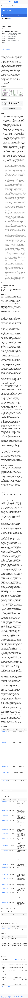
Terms (22, 996)
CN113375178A (5, 760)
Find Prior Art (14, 15)
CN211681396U (5, 815)
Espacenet (10, 50)
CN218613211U (5, 881)
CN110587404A (5, 801)
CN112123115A (5, 731)
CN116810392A (5, 780)
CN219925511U (5, 874)
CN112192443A (5, 737)
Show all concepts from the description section (11, 986)
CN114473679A (5, 772)
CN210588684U (5, 853)
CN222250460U (5, 897)
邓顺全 (7, 20)
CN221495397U (5, 842)
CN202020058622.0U (6, 917)
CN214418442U (5, 878)
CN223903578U (5, 884)
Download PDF (7, 15)
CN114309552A (5, 766)
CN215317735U (5, 888)
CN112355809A (5, 742)
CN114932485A (5, 810)
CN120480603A (5, 829)
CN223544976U (5, 870)
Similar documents (17, 47)
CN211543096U (5, 833)
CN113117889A (5, 752)
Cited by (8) (6, 47)
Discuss (19, 50)
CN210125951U (5, 838)
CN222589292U (5, 867)
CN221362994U (5, 864)
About (2, 996)
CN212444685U (5, 820)
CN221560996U (5, 902)
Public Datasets (16, 996)
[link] (4, 965)
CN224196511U (5, 859)
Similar (21, 15)
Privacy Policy (3, 997)
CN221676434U (5, 850)
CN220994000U (5, 892)
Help (9, 997)
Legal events (11, 47)
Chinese (10, 18)
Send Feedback (8, 996)
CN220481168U (5, 845)
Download (18, 959)
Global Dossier (15, 50)
